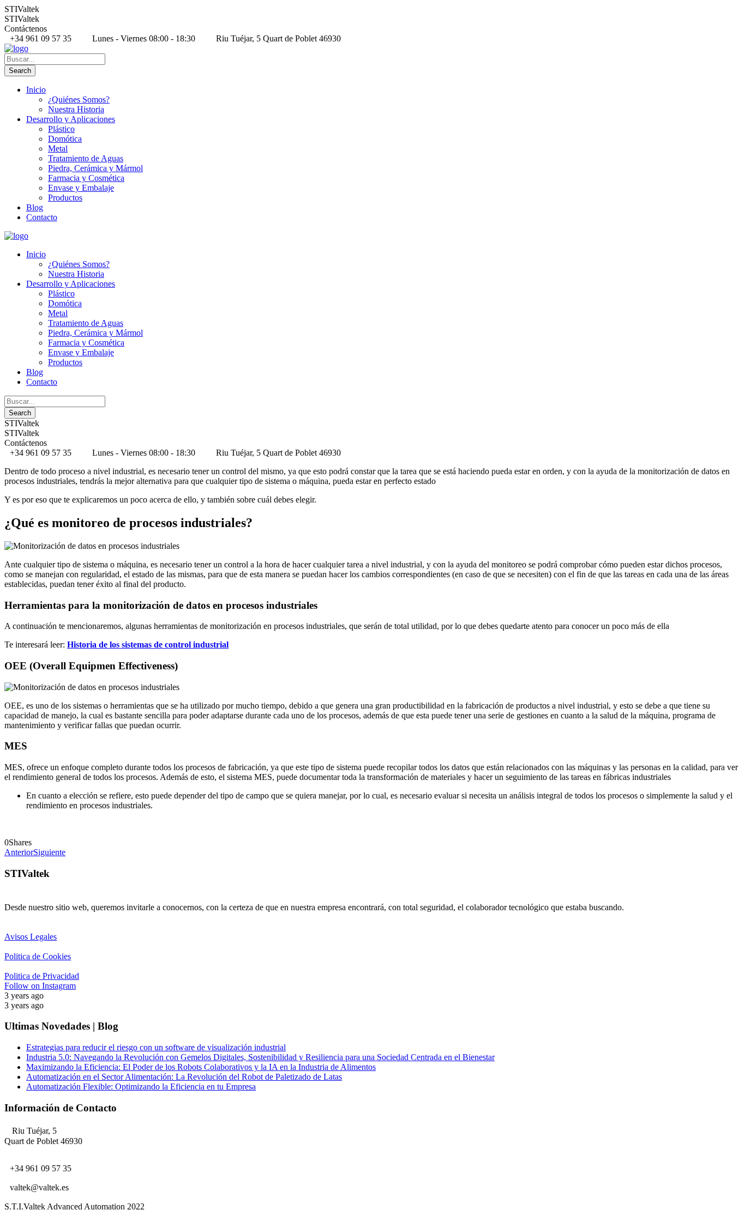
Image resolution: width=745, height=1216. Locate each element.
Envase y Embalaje (81, 187)
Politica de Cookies (37, 956)
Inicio (36, 89)
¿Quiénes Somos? (79, 99)
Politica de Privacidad (41, 976)
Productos (65, 197)
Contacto (41, 217)
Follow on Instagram (40, 985)
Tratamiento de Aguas (85, 158)
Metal (58, 148)
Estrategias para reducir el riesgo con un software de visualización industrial (156, 1047)
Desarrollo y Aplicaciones (70, 119)
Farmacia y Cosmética (86, 178)
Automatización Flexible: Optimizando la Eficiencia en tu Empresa (141, 1086)
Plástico (61, 129)
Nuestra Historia (76, 109)
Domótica (65, 138)
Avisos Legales (30, 936)
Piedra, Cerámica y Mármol (95, 168)
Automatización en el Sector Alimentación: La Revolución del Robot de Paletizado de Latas (184, 1076)
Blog (34, 207)
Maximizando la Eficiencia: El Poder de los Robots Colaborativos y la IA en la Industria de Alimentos (201, 1067)
